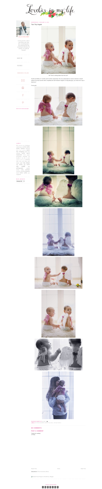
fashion (23, 148)
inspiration (19, 155)
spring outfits (20, 169)
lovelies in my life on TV (20, 159)
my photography (39, 422)
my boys (26, 163)
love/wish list (26, 156)
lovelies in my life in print (23, 158)
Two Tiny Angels (36, 24)
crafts (17, 147)
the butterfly (57, 422)
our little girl (49, 422)
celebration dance (21, 145)
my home (27, 164)
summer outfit (19, 171)
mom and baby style (24, 161)
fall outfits (27, 147)
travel (17, 172)
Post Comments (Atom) (43, 471)
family (18, 148)
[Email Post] (47, 421)
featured (28, 148)
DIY (17, 145)
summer (27, 169)
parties (28, 168)
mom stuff (19, 163)
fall (23, 147)
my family (19, 164)
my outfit (20, 166)
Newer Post (34, 468)
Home (58, 468)
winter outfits (23, 173)
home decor (26, 153)
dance (20, 147)
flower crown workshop (21, 150)
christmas (27, 145)
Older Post (83, 468)
